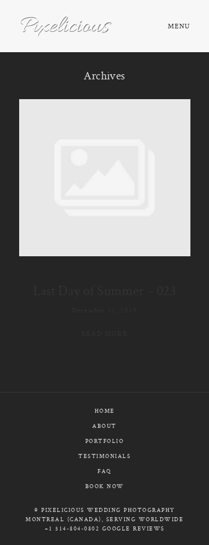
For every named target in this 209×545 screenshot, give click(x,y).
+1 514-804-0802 (72, 528)
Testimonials (104, 456)
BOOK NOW (104, 486)
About (104, 426)
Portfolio (104, 441)
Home (105, 411)
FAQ (104, 471)
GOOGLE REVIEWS (133, 528)
